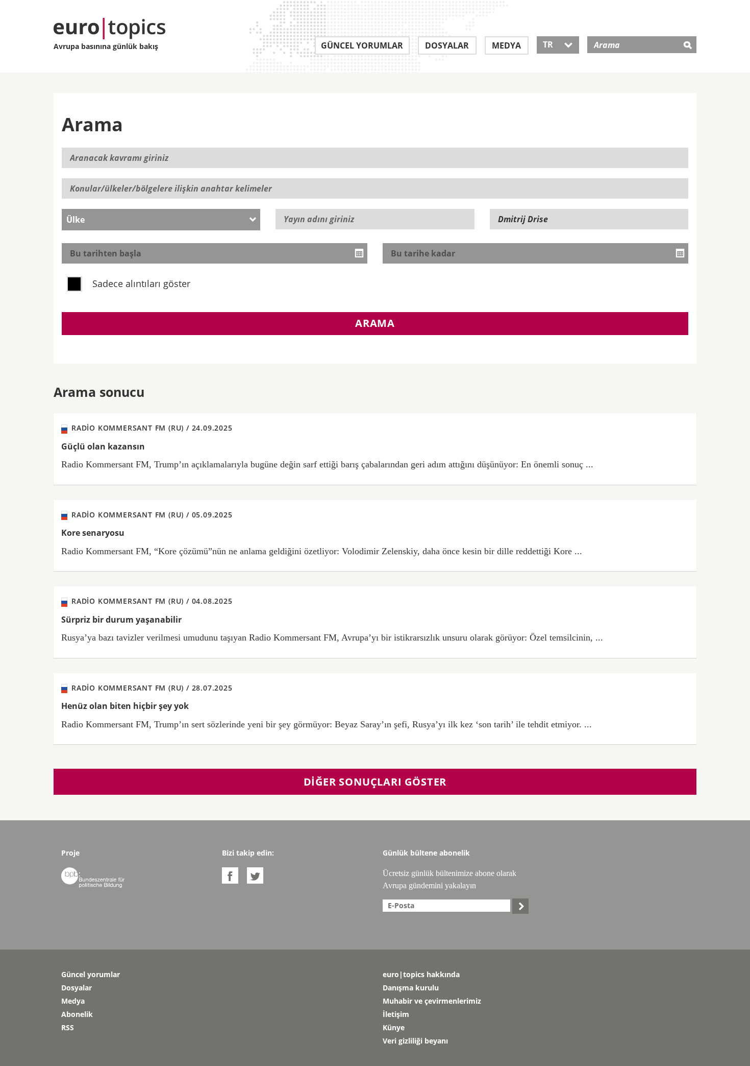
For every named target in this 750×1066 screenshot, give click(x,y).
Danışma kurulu (411, 987)
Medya (506, 45)
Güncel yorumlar (362, 45)
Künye (394, 1027)
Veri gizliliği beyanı (415, 1041)
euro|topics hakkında (421, 974)
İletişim (396, 1014)
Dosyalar (447, 45)
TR (558, 44)
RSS (67, 1027)
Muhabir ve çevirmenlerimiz (432, 1001)
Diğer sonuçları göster (375, 782)
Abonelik (77, 1014)
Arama (375, 323)
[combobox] (161, 219)
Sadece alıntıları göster (140, 283)
